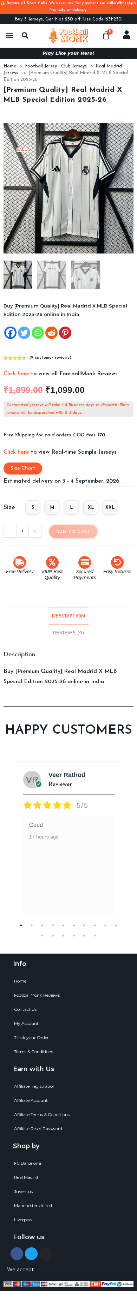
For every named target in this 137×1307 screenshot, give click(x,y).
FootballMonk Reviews (37, 995)
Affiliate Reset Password (38, 1128)
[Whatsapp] (38, 333)
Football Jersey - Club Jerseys (56, 66)
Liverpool (23, 1219)
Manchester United (33, 1205)
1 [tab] (21, 925)
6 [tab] (73, 925)
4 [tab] (52, 925)
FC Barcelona (27, 1163)
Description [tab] (68, 616)
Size (9, 508)
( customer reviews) (50, 358)
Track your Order (31, 1037)
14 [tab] (73, 935)
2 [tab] (31, 925)
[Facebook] (10, 333)
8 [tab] (94, 925)
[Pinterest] (65, 333)
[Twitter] (24, 333)
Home (10, 66)
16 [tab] (94, 935)
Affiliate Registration (35, 1086)
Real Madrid (26, 1177)
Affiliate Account (31, 1100)
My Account (26, 1023)
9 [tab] (105, 925)
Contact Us (25, 1009)
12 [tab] (52, 935)
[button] (9, 35)
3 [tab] (42, 925)
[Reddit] (51, 333)
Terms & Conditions (33, 1051)
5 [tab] (63, 925)
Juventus (23, 1191)
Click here (16, 374)
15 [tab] (84, 935)
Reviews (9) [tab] (68, 633)
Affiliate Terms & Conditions (42, 1114)
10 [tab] (115, 925)
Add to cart (73, 532)
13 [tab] (63, 935)
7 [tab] (84, 925)
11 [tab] (42, 935)
